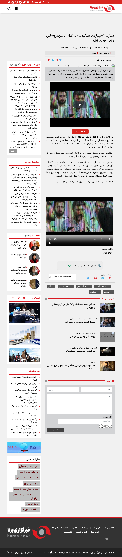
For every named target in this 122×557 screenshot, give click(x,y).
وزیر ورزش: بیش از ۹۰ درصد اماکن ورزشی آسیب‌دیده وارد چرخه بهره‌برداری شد (23, 206)
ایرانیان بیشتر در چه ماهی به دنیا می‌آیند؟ (24, 385)
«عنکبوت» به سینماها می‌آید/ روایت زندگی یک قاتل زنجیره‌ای (73, 306)
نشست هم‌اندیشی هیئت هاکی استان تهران (25, 79)
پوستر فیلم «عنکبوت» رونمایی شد (80, 322)
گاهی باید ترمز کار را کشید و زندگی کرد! (23, 408)
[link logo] (102, 8)
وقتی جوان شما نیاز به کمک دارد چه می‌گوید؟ (24, 421)
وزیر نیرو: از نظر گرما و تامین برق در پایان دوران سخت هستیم (24, 92)
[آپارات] (12, 2)
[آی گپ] (8, 2)
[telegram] (53, 60)
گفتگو (27, 235)
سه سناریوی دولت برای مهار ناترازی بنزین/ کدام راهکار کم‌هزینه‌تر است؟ (26, 399)
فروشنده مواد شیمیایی (27, 478)
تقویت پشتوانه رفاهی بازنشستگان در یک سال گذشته (23, 170)
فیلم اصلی (69, 139)
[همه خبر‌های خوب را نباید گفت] (34, 258)
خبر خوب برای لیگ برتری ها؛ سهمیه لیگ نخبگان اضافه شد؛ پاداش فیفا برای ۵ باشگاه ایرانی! (24, 215)
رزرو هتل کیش (31, 483)
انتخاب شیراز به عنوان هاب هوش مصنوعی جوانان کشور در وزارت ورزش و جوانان (24, 134)
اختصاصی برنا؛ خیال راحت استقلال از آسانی (23, 72)
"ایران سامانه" (13, 552)
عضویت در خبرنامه (60, 527)
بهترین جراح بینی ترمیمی (26, 489)
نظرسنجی (67, 532)
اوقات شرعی (81, 532)
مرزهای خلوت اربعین (28, 472)
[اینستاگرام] (16, 2)
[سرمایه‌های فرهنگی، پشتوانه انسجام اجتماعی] (34, 284)
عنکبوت (93, 292)
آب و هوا (95, 532)
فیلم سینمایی (64, 286)
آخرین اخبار (15, 64)
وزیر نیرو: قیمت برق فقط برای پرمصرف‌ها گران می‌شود (25, 111)
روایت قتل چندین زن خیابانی (82, 336)
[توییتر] (24, 2)
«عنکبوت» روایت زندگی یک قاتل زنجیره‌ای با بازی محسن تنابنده (71, 367)
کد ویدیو (84, 131)
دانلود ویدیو (107, 249)
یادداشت (36, 235)
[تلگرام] (20, 2)
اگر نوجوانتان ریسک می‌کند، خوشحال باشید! (26, 392)
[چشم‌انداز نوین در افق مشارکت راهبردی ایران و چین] (34, 245)
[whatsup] (56, 60)
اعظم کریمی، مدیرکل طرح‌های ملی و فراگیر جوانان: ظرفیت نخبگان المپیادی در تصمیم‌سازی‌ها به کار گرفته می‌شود (24, 179)
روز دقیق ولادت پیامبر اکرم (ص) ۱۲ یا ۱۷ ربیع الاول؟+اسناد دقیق (24, 189)
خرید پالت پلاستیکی (28, 466)
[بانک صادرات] (24, 447)
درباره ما (96, 527)
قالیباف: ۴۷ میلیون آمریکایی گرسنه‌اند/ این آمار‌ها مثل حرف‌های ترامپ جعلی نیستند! (24, 196)
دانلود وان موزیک (30, 509)
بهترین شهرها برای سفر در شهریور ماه (24, 224)
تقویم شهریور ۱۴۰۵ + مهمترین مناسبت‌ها (25, 414)
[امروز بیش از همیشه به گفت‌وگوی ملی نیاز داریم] (34, 271)
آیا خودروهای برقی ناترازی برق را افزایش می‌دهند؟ (24, 117)
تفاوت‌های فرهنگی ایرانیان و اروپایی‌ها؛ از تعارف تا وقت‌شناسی (24, 427)
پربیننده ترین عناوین (31, 64)
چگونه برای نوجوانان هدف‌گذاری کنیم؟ (24, 379)
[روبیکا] (28, 2)
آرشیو (13, 151)
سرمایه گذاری (100, 286)
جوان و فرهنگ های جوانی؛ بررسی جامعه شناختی (24, 434)
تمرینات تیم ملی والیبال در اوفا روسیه (25, 85)
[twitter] (60, 60)
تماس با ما (109, 527)
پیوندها (85, 527)
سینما (94, 53)
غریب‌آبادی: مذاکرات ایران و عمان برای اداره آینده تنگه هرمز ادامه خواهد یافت (24, 125)
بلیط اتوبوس (32, 504)
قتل (49, 286)
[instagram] (13, 298)
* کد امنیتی (107, 417)
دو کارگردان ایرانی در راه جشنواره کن (80, 351)
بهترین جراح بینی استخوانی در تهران (25, 496)
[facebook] (49, 60)
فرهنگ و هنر (104, 53)
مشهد (106, 292)
